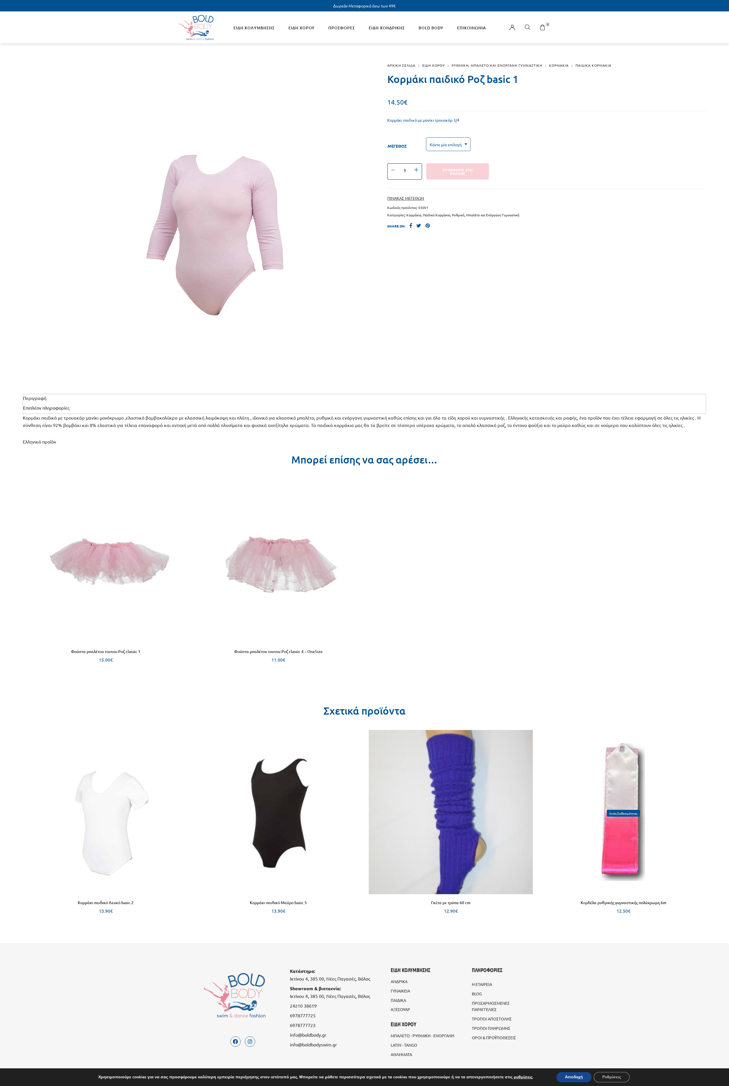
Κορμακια (559, 65)
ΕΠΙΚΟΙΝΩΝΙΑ (471, 27)
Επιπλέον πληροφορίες (46, 407)
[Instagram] (250, 1041)
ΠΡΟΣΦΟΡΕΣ (341, 27)
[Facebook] (235, 1041)
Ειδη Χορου (433, 65)
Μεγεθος (397, 146)
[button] (278, 637)
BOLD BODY (431, 27)
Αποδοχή (574, 1077)
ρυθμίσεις (523, 1077)
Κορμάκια (413, 215)
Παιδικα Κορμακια (593, 65)
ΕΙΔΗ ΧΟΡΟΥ (301, 27)
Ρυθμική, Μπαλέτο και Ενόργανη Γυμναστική (485, 215)
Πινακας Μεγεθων (405, 198)
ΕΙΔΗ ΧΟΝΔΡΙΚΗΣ (387, 27)
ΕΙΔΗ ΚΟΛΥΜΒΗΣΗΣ (254, 27)
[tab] (364, 398)
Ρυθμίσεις (611, 1077)
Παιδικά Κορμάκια (436, 215)
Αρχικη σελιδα (401, 65)
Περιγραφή (34, 398)
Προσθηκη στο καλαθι (458, 172)
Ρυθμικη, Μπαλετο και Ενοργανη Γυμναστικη (497, 65)
